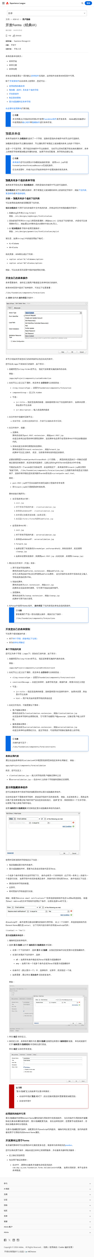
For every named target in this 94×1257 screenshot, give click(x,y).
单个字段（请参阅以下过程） (25, 638)
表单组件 (35, 76)
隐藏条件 (36, 122)
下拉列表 (82, 190)
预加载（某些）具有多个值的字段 (23, 90)
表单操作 (16, 162)
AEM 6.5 (16, 19)
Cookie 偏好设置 (65, 1247)
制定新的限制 (15, 97)
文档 (8, 19)
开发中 (13, 45)
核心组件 (26, 122)
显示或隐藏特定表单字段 (20, 101)
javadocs (68, 1145)
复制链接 (18, 36)
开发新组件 (14, 81)
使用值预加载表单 (17, 86)
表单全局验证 (19, 642)
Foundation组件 (50, 119)
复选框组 (9, 193)
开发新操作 (14, 94)
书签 (9, 36)
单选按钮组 (20, 193)
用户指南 (26, 19)
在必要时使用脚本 (13, 108)
